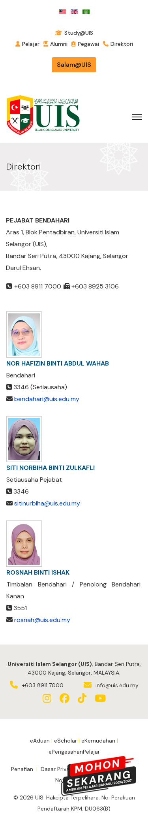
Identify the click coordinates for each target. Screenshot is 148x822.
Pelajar (30, 43)
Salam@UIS (74, 64)
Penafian (22, 769)
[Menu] (137, 117)
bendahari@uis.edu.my (46, 399)
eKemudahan (98, 740)
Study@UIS (78, 32)
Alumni (58, 43)
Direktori (122, 43)
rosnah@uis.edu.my (42, 620)
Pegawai (88, 43)
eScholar (65, 740)
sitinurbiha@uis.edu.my (47, 503)
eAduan (40, 740)
